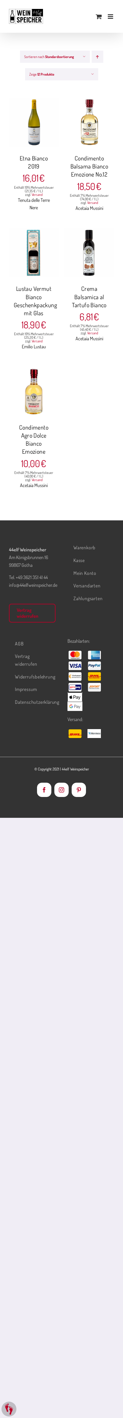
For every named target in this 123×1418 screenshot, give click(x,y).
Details (38, 126)
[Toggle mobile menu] (111, 16)
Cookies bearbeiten (9, 1409)
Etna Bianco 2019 (34, 162)
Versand (37, 194)
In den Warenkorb (33, 120)
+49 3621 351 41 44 (32, 577)
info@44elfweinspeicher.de (33, 585)
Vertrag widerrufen (27, 613)
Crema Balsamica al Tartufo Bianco (89, 296)
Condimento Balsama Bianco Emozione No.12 (89, 166)
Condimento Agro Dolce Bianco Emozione (33, 439)
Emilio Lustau (34, 347)
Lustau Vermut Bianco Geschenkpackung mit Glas (35, 301)
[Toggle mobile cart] (99, 16)
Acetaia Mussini (89, 208)
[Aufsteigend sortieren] (97, 57)
